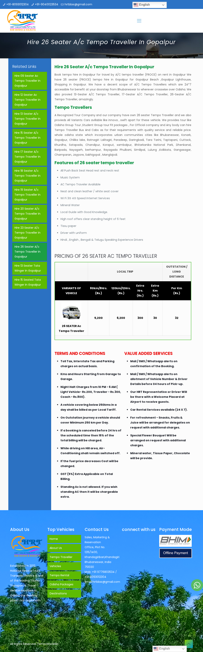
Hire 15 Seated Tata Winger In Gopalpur (27, 282)
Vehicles (55, 566)
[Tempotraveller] (22, 21)
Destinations (58, 593)
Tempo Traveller (61, 557)
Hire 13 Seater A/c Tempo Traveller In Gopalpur (27, 119)
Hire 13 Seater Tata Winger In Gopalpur (27, 268)
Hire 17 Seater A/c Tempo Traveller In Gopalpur (27, 157)
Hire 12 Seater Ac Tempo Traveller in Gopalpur (27, 100)
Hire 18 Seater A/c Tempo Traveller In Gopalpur (27, 176)
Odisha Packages (61, 584)
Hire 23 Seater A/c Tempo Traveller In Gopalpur (27, 233)
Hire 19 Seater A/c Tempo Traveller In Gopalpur (27, 195)
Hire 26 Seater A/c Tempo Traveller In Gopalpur (27, 252)
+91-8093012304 (17, 4)
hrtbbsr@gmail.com (78, 4)
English (144, 4)
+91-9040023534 (46, 4)
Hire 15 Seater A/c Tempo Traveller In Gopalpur (27, 138)
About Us (56, 548)
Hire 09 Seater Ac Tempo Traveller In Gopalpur (27, 81)
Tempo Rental (59, 575)
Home (64, 50)
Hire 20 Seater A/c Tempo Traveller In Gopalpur (27, 214)
